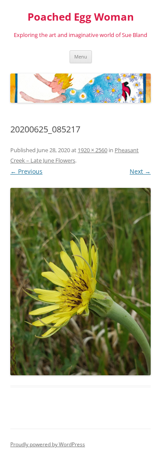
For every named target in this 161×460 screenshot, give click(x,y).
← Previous (26, 171)
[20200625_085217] (80, 281)
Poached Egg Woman (80, 17)
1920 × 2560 (92, 150)
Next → (140, 171)
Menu (80, 56)
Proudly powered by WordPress (47, 444)
